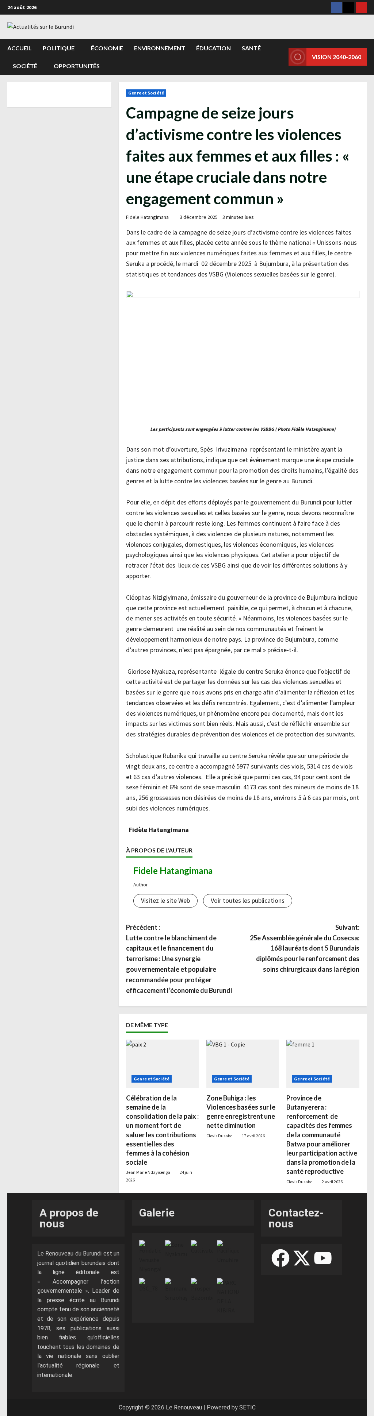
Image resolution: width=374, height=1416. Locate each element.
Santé (251, 48)
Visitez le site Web (165, 900)
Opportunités (77, 65)
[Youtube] (361, 7)
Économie (107, 48)
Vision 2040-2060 (336, 56)
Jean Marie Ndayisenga (148, 1172)
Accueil (19, 48)
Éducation (213, 48)
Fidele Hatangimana (147, 217)
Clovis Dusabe (219, 1135)
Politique (59, 48)
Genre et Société (146, 93)
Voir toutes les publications (248, 900)
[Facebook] (336, 7)
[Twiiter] (348, 7)
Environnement (159, 48)
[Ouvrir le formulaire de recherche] (281, 57)
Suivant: (304, 948)
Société (25, 65)
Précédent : (183, 958)
